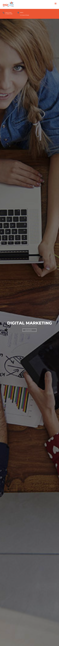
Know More (29, 329)
